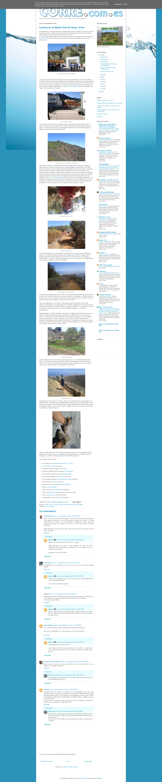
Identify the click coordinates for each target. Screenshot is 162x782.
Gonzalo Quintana (72, 86)
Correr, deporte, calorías (105, 296)
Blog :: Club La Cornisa (105, 307)
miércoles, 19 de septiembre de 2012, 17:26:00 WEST (70, 675)
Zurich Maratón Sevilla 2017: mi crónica (109, 193)
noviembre (103, 59)
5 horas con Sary (50, 495)
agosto (102, 74)
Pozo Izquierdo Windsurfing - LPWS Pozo (109, 266)
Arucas (51, 504)
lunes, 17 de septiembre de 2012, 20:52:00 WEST (66, 516)
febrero (102, 86)
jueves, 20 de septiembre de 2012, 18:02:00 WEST (69, 711)
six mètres (102, 252)
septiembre (103, 61)
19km (61, 468)
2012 (100, 55)
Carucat (55, 482)
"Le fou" (101, 284)
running (71, 504)
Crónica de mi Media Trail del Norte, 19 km (108, 68)
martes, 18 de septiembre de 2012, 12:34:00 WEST (70, 642)
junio (101, 79)
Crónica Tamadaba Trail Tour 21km (108, 273)
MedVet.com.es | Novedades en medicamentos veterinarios (108, 124)
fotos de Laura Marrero (51, 487)
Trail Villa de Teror (57, 177)
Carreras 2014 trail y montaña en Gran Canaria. (110, 103)
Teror (75, 504)
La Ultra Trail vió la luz (48, 466)
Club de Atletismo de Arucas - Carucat (62, 463)
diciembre (103, 57)
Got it (125, 4)
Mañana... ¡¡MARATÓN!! (105, 241)
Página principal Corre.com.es (105, 100)
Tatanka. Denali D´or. (104, 254)
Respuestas (49, 536)
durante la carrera (60, 476)
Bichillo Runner (67, 474)
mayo (102, 81)
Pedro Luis (51, 675)
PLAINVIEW (82, 778)
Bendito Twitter (103, 181)
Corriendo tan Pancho (105, 150)
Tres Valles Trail (46, 38)
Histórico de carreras (102, 114)
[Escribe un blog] (75, 502)
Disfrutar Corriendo (104, 138)
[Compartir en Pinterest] (80, 502)
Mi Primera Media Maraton (106, 192)
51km (65, 468)
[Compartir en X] (76, 502)
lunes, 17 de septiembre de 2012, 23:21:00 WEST (63, 594)
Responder (47, 533)
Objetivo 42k (102, 240)
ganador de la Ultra (53, 492)
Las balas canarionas (105, 294)
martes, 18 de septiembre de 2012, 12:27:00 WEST (70, 576)
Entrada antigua (88, 761)
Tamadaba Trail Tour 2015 (106, 234)
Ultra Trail (58, 497)
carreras (55, 504)
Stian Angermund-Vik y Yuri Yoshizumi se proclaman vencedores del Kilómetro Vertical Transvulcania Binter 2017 (109, 167)
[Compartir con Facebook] (78, 502)
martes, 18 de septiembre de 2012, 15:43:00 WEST (75, 661)
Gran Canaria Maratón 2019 (106, 139)
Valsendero (80, 504)
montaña (66, 504)
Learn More (118, 4)
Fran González (48, 562)
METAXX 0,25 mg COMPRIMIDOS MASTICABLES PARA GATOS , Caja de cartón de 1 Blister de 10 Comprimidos (109, 129)
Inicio (68, 761)
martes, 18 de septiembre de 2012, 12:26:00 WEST (70, 540)
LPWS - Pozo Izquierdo (105, 265)
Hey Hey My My (103, 206)
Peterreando (102, 271)
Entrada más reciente (46, 761)
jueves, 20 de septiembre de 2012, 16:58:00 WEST (64, 689)
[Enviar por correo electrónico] (73, 502)
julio (101, 77)
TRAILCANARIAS (104, 164)
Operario (49, 502)
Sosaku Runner (68, 471)
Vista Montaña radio (58, 489)
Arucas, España (49, 506)
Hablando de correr (104, 217)
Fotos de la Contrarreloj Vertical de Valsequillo (108, 64)
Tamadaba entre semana (65, 479)
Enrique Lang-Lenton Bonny (52, 661)
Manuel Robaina (48, 625)
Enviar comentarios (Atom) (70, 767)
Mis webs (99, 116)
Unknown (46, 689)
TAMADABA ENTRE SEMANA (107, 232)
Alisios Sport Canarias (64, 484)
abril (101, 84)
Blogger (100, 778)
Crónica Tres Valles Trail (106, 71)
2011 (100, 91)
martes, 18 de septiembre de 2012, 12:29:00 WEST (70, 609)
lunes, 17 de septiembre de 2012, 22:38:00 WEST (66, 562)
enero (102, 88)
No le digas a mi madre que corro (108, 179)
